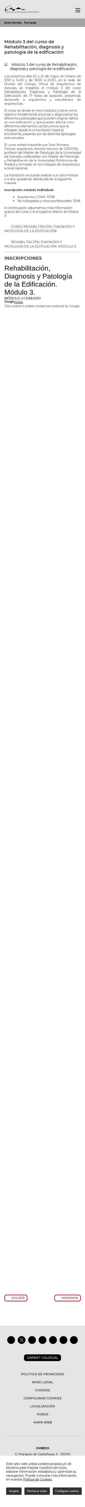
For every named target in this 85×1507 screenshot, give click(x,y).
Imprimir (69, 1298)
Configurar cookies (42, 1398)
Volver (17, 1298)
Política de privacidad (42, 1374)
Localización (42, 1406)
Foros (42, 1414)
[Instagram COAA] (32, 1340)
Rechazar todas (37, 1491)
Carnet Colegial (42, 1358)
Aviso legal (42, 1382)
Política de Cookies (37, 1479)
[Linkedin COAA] (42, 1340)
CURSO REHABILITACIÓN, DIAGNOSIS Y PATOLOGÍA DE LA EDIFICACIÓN (39, 229)
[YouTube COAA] (53, 1340)
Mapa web (42, 1422)
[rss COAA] (63, 1340)
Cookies (42, 1390)
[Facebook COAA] (11, 1340)
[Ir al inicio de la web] (21, 12)
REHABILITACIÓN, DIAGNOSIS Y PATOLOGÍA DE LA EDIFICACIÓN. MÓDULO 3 (40, 244)
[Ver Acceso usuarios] (59, 10)
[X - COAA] (22, 1340)
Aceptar (14, 1491)
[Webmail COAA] (74, 1340)
